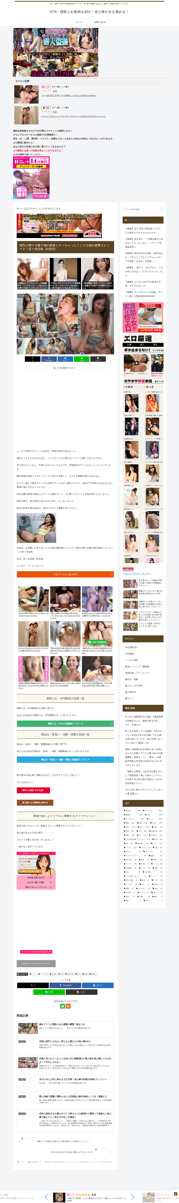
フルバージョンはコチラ (65, 574)
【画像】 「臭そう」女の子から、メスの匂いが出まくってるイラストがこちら (144, 271)
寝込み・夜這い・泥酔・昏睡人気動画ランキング (65, 759)
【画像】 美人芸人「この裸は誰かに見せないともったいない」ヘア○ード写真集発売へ (144, 243)
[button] (46, 1197)
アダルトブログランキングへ (137, 573)
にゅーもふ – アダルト (137, 220)
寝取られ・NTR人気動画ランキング (65, 723)
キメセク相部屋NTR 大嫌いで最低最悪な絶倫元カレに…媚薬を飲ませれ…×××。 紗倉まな (144, 721)
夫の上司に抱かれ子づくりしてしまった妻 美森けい (143, 791)
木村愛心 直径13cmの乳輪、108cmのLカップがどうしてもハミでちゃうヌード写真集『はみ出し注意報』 (144, 257)
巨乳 (61, 974)
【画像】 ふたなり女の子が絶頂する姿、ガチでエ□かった (143, 284)
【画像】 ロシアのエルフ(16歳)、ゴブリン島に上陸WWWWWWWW (143, 294)
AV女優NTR (23, 974)
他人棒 (54, 974)
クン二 (34, 974)
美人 (78, 974)
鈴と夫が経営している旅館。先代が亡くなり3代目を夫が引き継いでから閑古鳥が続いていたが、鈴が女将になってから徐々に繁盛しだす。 (143, 737)
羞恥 (85, 974)
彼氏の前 (70, 974)
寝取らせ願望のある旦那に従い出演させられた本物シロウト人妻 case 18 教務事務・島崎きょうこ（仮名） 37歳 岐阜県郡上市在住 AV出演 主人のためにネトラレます (143, 757)
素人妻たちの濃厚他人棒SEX (35, 803)
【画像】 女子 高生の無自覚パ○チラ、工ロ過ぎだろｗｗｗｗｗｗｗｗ (144, 230)
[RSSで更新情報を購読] (68, 1006)
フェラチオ (44, 974)
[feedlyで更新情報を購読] (62, 1006)
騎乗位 (93, 974)
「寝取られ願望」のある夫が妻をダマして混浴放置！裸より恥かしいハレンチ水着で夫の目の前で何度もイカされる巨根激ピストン (143, 777)
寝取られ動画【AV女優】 (33, 790)
